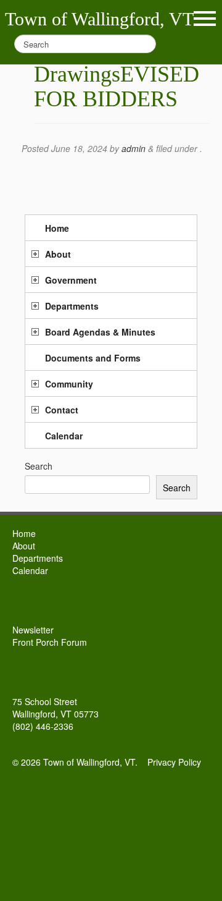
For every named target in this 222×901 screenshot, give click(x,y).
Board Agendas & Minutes (100, 332)
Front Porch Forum (49, 642)
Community (69, 384)
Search (38, 466)
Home (57, 228)
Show (205, 18)
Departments (72, 306)
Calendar (64, 435)
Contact (61, 410)
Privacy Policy (174, 762)
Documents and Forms (93, 358)
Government (71, 280)
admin (133, 148)
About (58, 254)
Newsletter (33, 630)
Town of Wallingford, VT (99, 19)
